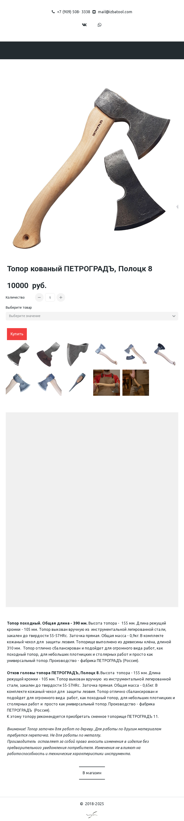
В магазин (92, 773)
